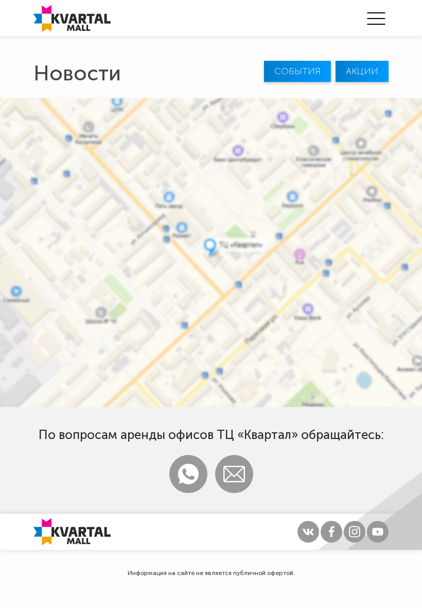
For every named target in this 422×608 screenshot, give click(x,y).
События (297, 71)
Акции (362, 71)
